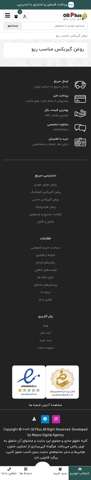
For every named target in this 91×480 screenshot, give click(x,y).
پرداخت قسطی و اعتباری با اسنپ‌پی (42, 4)
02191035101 (60, 130)
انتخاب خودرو (79, 473)
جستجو (13, 25)
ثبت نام (46, 333)
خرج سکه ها (45, 277)
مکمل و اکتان (45, 222)
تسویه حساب (45, 348)
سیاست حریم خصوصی (45, 248)
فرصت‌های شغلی (45, 270)
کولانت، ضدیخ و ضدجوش (45, 214)
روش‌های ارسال (45, 262)
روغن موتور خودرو (45, 185)
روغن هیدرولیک (45, 207)
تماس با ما (9, 473)
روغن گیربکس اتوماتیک (45, 192)
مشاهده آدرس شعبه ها (45, 405)
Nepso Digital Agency (48, 435)
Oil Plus (36, 429)
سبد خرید (60, 473)
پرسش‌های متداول (45, 285)
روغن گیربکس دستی (45, 199)
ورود (45, 325)
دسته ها (26, 473)
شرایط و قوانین (45, 255)
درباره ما (46, 292)
